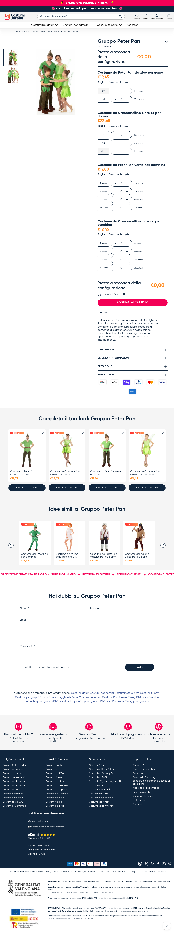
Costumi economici (102, 693)
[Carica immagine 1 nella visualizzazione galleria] (13, 57)
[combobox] (81, 17)
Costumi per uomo (12, 789)
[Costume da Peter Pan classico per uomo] (27, 450)
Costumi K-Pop (97, 765)
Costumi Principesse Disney (65, 32)
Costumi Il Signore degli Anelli (105, 781)
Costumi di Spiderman (101, 798)
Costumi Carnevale (41, 32)
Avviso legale (81, 872)
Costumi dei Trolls (98, 794)
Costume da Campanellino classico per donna (65, 472)
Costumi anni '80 (55, 773)
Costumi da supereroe (57, 789)
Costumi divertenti (55, 765)
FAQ (124, 872)
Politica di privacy (42, 872)
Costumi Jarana (21, 32)
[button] (169, 16)
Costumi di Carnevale (14, 806)
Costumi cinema (54, 777)
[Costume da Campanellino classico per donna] (67, 450)
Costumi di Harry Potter (101, 769)
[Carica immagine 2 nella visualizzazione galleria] (13, 75)
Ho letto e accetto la (46, 667)
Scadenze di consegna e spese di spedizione (151, 782)
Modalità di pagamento (146, 788)
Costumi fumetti (150, 693)
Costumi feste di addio (15, 765)
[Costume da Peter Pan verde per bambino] (107, 450)
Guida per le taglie (143, 796)
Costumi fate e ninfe (126, 693)
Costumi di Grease (99, 785)
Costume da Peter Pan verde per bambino (105, 472)
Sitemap (137, 804)
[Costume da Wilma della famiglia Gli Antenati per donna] (70, 537)
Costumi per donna (13, 794)
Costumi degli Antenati (101, 806)
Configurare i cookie (138, 872)
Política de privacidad (55, 826)
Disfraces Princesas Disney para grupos (124, 701)
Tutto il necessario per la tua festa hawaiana (87, 9)
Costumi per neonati (14, 777)
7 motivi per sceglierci (144, 769)
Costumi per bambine (14, 781)
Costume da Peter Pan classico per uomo (22, 472)
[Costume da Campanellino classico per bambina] (147, 450)
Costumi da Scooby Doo (102, 773)
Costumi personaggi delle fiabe (59, 697)
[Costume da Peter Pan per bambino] (35, 537)
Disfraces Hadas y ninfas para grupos (76, 701)
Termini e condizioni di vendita (104, 872)
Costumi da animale (57, 785)
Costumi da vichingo (57, 794)
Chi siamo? (138, 765)
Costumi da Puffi (98, 777)
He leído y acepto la (47, 826)
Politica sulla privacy (58, 667)
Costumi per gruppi (27, 697)
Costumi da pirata (55, 781)
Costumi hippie (54, 802)
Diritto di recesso (158, 872)
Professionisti (139, 800)
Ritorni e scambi (141, 792)
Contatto (138, 773)
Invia (140, 667)
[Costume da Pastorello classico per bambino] (104, 537)
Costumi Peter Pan (90, 697)
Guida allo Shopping (144, 777)
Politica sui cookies (62, 872)
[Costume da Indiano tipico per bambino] (139, 537)
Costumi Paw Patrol (99, 789)
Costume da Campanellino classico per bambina (145, 472)
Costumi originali (55, 769)
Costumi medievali (56, 798)
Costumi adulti (80, 693)
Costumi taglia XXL (13, 802)
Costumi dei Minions (99, 802)
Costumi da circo (55, 806)
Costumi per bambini (14, 785)
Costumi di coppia (13, 773)
